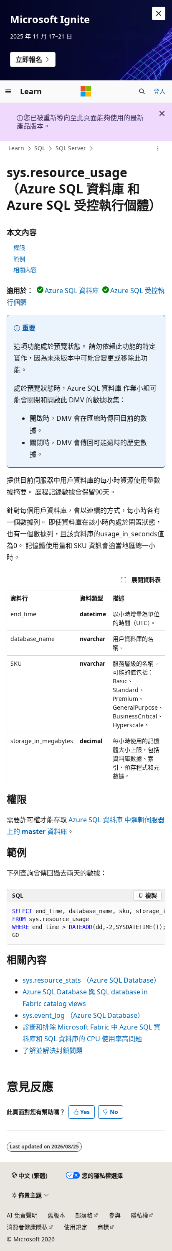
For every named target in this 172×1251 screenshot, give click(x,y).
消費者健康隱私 (27, 1227)
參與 (115, 1215)
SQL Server (71, 148)
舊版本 (56, 1215)
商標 (103, 1227)
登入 (159, 91)
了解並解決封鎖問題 (53, 1050)
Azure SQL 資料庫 (72, 290)
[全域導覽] (8, 91)
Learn (16, 148)
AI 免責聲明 (22, 1215)
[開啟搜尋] (142, 91)
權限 (19, 248)
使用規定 (75, 1227)
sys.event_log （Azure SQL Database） (83, 1015)
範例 (19, 259)
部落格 (84, 1215)
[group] (86, 687)
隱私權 (139, 1215)
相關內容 (25, 270)
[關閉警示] (158, 13)
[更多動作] (158, 148)
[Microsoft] (86, 91)
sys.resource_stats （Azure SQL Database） (91, 980)
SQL (39, 148)
